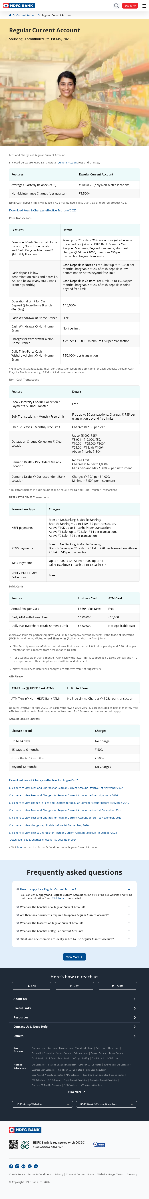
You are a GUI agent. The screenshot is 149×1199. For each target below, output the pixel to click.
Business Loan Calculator (43, 1069)
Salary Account (81, 1053)
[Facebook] (11, 1166)
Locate (119, 986)
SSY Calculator (117, 1074)
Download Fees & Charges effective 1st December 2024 (43, 839)
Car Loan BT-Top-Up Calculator (46, 1085)
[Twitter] (30, 1166)
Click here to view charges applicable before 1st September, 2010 (49, 825)
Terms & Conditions (40, 1174)
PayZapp (75, 1058)
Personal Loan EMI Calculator (62, 1064)
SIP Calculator (54, 1080)
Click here (58, 898)
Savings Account (64, 1053)
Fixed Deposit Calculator (75, 1080)
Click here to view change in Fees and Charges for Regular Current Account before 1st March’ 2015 (69, 802)
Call (33, 986)
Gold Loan (101, 1048)
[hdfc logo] (19, 6)
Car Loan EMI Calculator (89, 1064)
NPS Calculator (71, 1085)
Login (128, 5)
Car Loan (52, 1048)
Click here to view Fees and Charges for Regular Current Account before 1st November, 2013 (65, 817)
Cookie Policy (17, 1174)
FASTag (85, 1058)
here (20, 847)
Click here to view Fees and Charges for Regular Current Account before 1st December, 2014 (65, 810)
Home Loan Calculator (95, 1069)
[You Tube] (23, 1166)
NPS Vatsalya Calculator (91, 1085)
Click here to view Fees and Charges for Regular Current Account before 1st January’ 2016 (63, 795)
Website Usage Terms (110, 1174)
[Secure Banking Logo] (99, 1144)
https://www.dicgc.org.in (48, 1146)
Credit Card (37, 1058)
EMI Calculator (38, 1064)
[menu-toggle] (144, 6)
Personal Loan (38, 1048)
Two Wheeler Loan (84, 1048)
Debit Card (50, 1058)
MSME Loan (112, 1058)
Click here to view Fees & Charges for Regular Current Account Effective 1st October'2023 (63, 832)
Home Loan (113, 1048)
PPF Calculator (39, 1080)
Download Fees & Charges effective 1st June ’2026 (42, 210)
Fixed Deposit (98, 1058)
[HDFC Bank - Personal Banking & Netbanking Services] (25, 1130)
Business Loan (66, 1048)
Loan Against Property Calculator (47, 1074)
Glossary (132, 1174)
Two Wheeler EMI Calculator (117, 1064)
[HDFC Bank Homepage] (10, 15)
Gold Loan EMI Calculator (70, 1069)
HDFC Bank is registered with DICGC (58, 1143)
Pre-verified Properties (43, 1053)
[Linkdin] (36, 1166)
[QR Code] (13, 1144)
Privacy (59, 1174)
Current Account (68, 162)
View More (74, 1091)
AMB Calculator (73, 1074)
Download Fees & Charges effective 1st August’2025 (44, 780)
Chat (76, 986)
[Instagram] (17, 1166)
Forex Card (63, 1058)
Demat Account (116, 1053)
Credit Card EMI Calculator (95, 1074)
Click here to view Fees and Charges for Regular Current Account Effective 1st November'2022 (66, 788)
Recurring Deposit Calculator (103, 1080)
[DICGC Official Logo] (24, 1144)
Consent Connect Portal (80, 1174)
